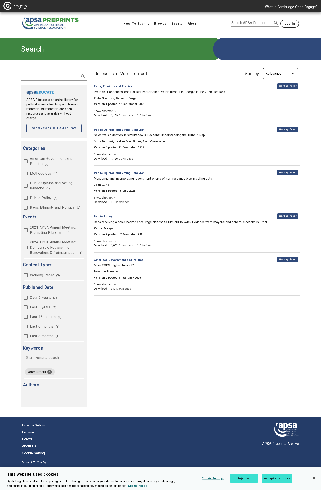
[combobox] (54, 358)
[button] (80, 395)
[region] (160, 478)
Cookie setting (33, 453)
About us (29, 446)
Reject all (243, 478)
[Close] (314, 478)
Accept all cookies (277, 478)
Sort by (252, 73)
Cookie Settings (213, 478)
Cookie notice (137, 485)
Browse (28, 432)
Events (27, 439)
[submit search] (276, 23)
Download (100, 115)
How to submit (34, 425)
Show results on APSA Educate (57, 128)
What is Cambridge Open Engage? (291, 7)
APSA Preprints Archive (280, 444)
